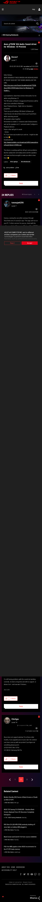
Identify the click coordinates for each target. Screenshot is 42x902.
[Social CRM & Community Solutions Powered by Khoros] (35, 897)
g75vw (17, 167)
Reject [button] (12, 243)
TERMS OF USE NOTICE (15, 882)
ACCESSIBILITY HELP (9, 870)
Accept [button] (29, 243)
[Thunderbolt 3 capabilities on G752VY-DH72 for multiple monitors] (35, 194)
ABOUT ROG (6, 867)
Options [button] (39, 35)
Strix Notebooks (25, 161)
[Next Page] (32, 779)
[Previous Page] (10, 779)
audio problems (10, 167)
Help (33, 9)
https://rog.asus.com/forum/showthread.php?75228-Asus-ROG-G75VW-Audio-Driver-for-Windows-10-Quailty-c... (20, 88)
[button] (6, 175)
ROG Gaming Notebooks (10, 35)
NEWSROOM (20, 867)
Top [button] (3, 896)
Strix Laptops (14, 161)
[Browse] (3, 9)
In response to (25, 725)
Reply (21, 183)
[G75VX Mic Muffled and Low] (38, 194)
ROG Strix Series (9, 802)
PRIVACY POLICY (27, 882)
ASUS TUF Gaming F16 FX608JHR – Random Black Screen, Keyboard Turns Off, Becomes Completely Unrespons (19, 812)
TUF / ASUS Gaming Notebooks (13, 817)
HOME (13, 867)
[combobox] (21, 23)
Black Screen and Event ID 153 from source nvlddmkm (20, 837)
